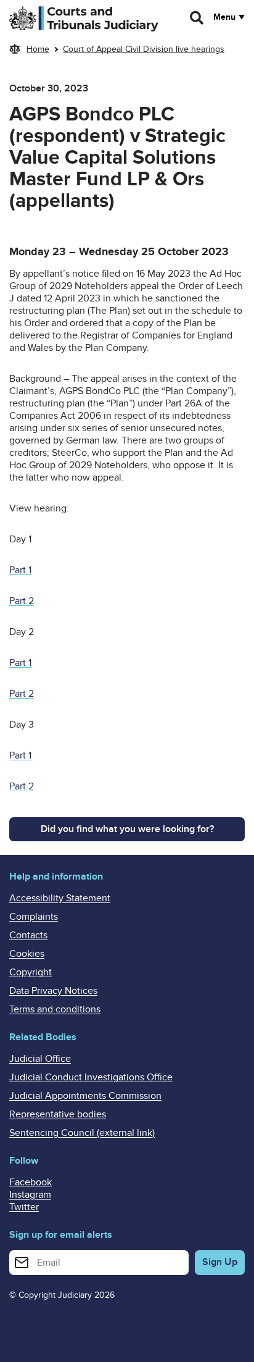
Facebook (30, 1182)
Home (38, 49)
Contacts (28, 935)
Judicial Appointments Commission (85, 1096)
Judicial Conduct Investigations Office (91, 1077)
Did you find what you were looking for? (127, 829)
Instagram (30, 1194)
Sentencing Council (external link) (82, 1133)
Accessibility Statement (59, 898)
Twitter (24, 1207)
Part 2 (21, 601)
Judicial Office (40, 1059)
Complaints (33, 916)
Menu (224, 17)
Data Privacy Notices (53, 991)
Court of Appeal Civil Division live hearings (143, 49)
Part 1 (20, 570)
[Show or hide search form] (197, 18)
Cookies (26, 954)
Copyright (30, 972)
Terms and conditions (54, 1009)
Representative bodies (57, 1114)
